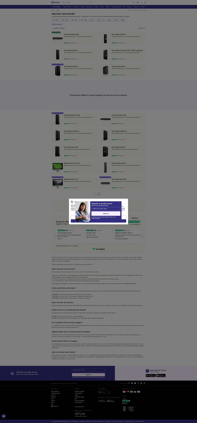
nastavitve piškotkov (104, 208)
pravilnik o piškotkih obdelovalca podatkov (113, 210)
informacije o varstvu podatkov (87, 210)
